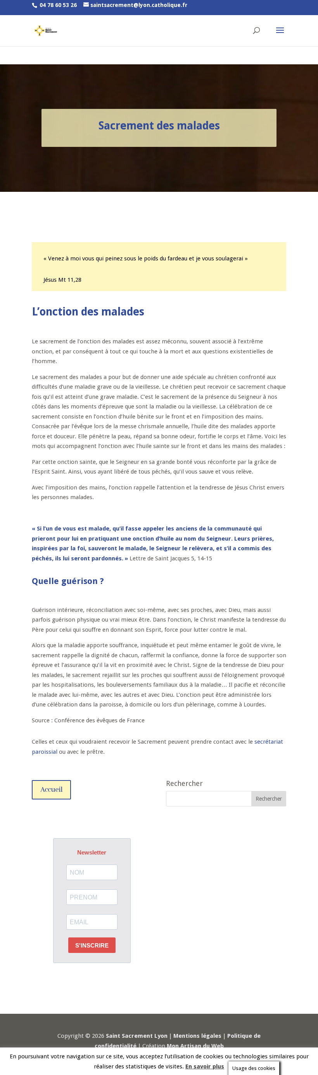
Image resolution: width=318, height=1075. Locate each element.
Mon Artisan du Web (195, 1045)
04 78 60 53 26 (58, 5)
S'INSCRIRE (92, 945)
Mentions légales (197, 1035)
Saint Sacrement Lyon (137, 1035)
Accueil (51, 789)
